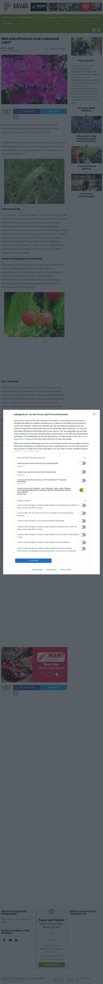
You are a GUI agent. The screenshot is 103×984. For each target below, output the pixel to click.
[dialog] (51, 492)
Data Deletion (37, 570)
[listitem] (51, 457)
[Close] (95, 414)
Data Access (51, 570)
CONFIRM (33, 561)
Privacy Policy (65, 570)
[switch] (82, 463)
